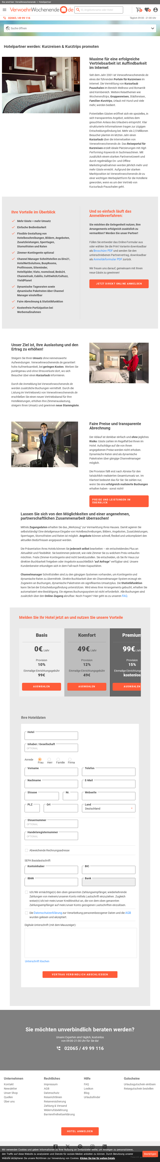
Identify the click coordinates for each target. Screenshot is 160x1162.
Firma (71, 762)
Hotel (31, 732)
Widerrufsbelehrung (56, 1110)
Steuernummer (37, 820)
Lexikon (88, 1088)
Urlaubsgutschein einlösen (140, 1084)
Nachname (34, 780)
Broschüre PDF (103, 250)
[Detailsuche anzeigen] (80, 28)
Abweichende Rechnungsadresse (49, 850)
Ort (49, 804)
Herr (49, 762)
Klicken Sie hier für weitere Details (97, 1158)
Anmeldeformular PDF (107, 259)
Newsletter (10, 1088)
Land (88, 804)
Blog (86, 1092)
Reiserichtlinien (53, 1097)
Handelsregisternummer (43, 832)
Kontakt (9, 1084)
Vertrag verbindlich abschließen (80, 974)
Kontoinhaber (36, 866)
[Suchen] (78, 9)
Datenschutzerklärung (48, 913)
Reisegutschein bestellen (139, 1088)
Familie (60, 762)
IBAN (31, 878)
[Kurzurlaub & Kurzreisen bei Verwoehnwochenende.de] (41, 9)
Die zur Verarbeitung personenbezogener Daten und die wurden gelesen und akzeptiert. (80, 915)
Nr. (67, 792)
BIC (87, 866)
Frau (41, 762)
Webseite (91, 792)
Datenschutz (51, 1092)
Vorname (33, 768)
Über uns (9, 1101)
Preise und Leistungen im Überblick (111, 501)
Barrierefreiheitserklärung (59, 1114)
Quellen (8, 1097)
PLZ (30, 804)
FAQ (124, 596)
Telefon (89, 768)
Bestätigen (150, 1154)
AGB (128, 913)
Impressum (51, 1084)
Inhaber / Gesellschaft (41, 744)
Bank (88, 878)
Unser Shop (11, 1092)
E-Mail (89, 780)
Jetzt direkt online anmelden (119, 283)
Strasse (32, 792)
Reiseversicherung (55, 1101)
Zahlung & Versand (55, 1105)
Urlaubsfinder (92, 1097)
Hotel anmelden (80, 1131)
